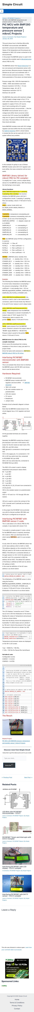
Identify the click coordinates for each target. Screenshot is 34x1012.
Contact (17, 1009)
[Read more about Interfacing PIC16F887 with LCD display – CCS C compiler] (17, 856)
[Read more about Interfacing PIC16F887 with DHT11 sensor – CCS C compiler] (17, 883)
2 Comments (5, 870)
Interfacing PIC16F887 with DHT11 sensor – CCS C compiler (15, 895)
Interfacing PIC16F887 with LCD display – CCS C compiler (14, 867)
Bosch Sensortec (23, 66)
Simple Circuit (12, 4)
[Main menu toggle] (1, 11)
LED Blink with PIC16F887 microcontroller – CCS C (12, 812)
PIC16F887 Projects (18, 815)
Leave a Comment (7, 37)
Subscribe (8, 765)
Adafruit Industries (9, 131)
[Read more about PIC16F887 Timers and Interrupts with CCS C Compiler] (17, 828)
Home (17, 999)
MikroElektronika (26, 59)
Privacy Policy (17, 1006)
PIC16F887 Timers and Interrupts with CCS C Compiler (16, 838)
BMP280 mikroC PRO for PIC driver (13, 353)
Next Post (28, 777)
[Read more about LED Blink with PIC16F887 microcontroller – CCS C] (17, 798)
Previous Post (7, 777)
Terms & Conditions (17, 1003)
